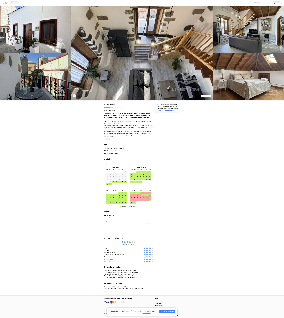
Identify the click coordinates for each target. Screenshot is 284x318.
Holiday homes (258, 3)
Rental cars (267, 3)
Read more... (107, 139)
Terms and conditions (160, 303)
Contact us (119, 291)
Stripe (130, 298)
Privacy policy (158, 305)
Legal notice (158, 301)
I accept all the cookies (167, 311)
